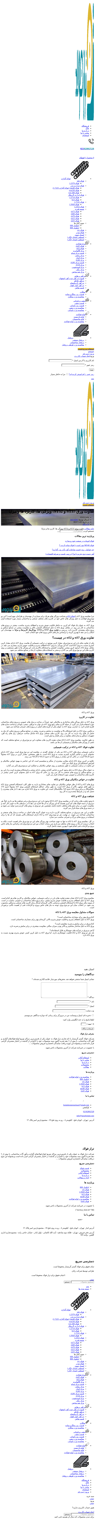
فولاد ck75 (75, 211)
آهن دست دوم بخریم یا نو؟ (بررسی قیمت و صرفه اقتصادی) (70, 554)
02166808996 (77, 1101)
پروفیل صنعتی (78, 340)
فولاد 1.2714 (74, 197)
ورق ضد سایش (78, 272)
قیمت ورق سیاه (77, 253)
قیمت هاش (79, 288)
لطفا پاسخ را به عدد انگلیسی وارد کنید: (78, 1020)
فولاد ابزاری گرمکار (76, 195)
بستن (92, 1279)
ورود (91, 370)
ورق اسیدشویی (78, 267)
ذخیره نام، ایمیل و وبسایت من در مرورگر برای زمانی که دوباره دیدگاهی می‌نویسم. (57, 1015)
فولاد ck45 (80, 246)
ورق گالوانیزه (78, 251)
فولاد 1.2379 (74, 183)
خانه (92, 529)
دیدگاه (91, 997)
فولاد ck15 (75, 218)
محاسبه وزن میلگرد (76, 297)
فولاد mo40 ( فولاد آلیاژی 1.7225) (66, 188)
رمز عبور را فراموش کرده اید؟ (81, 374)
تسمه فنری (79, 209)
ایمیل (91, 1006)
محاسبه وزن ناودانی (76, 310)
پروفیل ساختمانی (77, 342)
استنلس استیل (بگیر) (75, 240)
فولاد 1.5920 (74, 204)
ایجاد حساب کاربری (82, 356)
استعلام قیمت (88, 505)
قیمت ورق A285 (77, 262)
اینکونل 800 (74, 228)
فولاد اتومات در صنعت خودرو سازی (79, 541)
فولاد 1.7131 (79, 202)
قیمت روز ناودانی (77, 306)
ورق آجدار (80, 258)
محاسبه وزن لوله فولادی (74, 321)
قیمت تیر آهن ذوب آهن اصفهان (71, 278)
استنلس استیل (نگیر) (75, 237)
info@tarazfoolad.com (85, 1116)
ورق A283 (80, 260)
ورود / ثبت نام (83, 1492)
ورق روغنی (79, 255)
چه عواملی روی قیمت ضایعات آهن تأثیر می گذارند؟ (73, 550)
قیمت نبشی (79, 303)
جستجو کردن (88, 531)
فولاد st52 (80, 248)
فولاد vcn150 (74, 190)
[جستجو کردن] (58, 531)
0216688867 (89, 1101)
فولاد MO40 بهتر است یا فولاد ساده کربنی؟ (76, 545)
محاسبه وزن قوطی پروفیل (73, 345)
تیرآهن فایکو (79, 281)
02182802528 (88, 1112)
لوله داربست (79, 317)
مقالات (87, 529)
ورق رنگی (80, 270)
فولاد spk (80, 181)
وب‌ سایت (90, 1011)
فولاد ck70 (75, 216)
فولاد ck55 (75, 221)
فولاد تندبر (80, 233)
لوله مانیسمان (78, 319)
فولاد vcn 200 (73, 193)
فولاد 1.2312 (79, 207)
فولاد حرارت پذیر (77, 186)
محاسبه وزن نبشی (76, 308)
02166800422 (64, 1101)
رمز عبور (89, 365)
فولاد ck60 (75, 214)
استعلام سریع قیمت (86, 349)
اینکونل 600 (74, 225)
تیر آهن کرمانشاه (77, 283)
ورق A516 (80, 265)
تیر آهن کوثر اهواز (77, 285)
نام (92, 1001)
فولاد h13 (75, 200)
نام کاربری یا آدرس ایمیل (83, 360)
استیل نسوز (79, 235)
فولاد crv (80, 230)
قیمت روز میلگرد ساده (74, 294)
